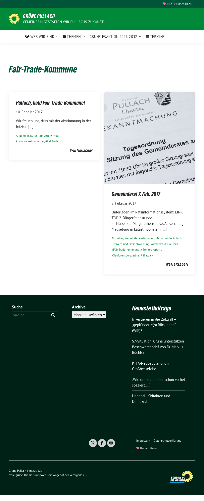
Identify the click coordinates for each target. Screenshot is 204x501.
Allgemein (22, 136)
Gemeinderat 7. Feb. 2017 (136, 194)
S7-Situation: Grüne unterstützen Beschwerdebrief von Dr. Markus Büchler (158, 347)
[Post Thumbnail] (149, 137)
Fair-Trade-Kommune (31, 141)
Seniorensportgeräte (126, 255)
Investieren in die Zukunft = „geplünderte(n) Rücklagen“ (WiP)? (154, 325)
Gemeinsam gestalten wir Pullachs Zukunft (63, 22)
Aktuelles (117, 238)
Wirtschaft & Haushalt (164, 244)
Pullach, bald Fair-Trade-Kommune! (50, 103)
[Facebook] (102, 443)
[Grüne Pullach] (14, 18)
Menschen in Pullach (168, 238)
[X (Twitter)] (93, 443)
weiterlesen (81, 150)
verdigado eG (78, 475)
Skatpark (147, 255)
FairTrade (53, 141)
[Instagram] (111, 443)
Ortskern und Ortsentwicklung (130, 244)
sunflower (39, 475)
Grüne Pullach (39, 16)
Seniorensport (151, 249)
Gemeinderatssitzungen (139, 238)
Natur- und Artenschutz (44, 136)
